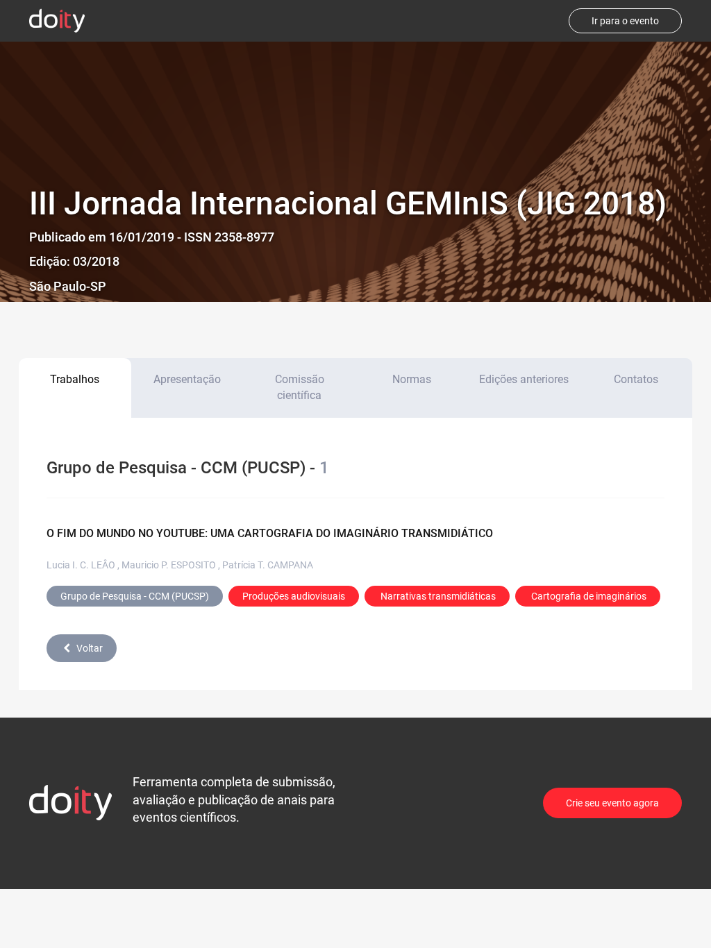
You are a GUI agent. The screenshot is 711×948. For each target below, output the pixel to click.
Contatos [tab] (636, 379)
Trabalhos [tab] (74, 379)
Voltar (89, 648)
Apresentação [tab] (187, 379)
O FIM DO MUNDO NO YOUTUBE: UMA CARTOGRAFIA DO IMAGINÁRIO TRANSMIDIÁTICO (270, 533)
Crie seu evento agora (612, 803)
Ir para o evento (625, 20)
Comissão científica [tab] (299, 387)
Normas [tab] (411, 379)
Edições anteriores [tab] (524, 379)
